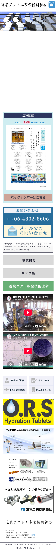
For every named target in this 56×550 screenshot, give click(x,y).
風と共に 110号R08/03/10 (30, 123)
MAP (33, 535)
